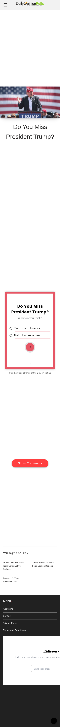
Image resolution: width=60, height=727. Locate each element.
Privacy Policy (10, 623)
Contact (7, 615)
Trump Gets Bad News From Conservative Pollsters (13, 566)
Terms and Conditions (14, 630)
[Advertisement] (30, 45)
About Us (8, 608)
